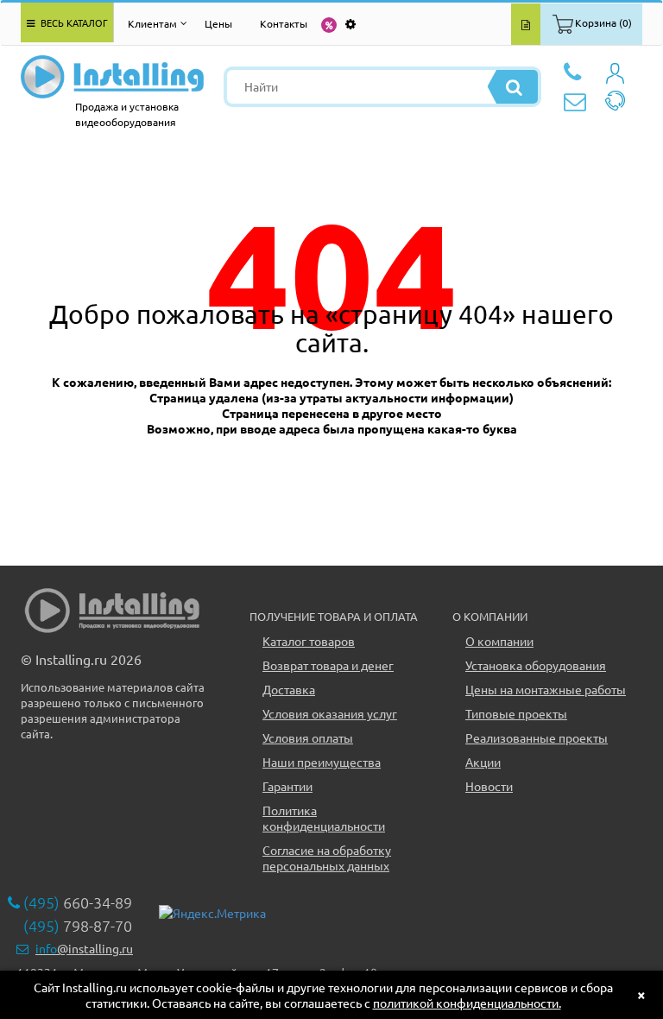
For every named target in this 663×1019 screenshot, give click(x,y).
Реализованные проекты (536, 737)
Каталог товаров (308, 641)
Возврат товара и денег (328, 665)
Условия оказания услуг (329, 713)
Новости (489, 786)
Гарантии (287, 786)
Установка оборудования (535, 665)
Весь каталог (73, 22)
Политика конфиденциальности (323, 817)
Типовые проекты (516, 713)
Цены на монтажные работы (545, 689)
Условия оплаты (307, 737)
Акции (483, 761)
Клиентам (152, 23)
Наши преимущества (321, 761)
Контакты (283, 23)
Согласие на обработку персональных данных (326, 857)
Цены (218, 23)
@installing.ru (84, 948)
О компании (499, 641)
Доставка (288, 689)
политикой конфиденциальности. (467, 1002)
